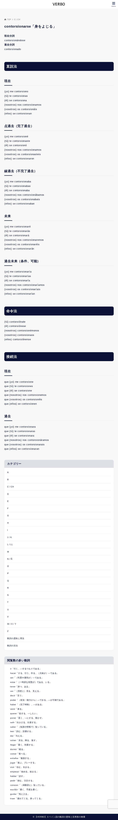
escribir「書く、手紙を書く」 (24, 789)
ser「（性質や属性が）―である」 (26, 677)
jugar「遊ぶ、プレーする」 (23, 763)
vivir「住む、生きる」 (21, 767)
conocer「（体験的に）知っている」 (28, 785)
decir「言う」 (17, 695)
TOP (9, 19)
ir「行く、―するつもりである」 (26, 669)
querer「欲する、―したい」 (24, 713)
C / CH (17, 19)
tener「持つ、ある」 (20, 686)
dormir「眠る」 (17, 749)
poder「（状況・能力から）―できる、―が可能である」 (37, 700)
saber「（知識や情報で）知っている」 (29, 727)
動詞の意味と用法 (15, 638)
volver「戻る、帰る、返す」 (24, 740)
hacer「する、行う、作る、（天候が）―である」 (34, 673)
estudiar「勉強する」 (20, 758)
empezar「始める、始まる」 (24, 771)
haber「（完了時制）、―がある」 (27, 704)
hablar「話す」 (17, 776)
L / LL (10, 544)
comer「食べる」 (18, 754)
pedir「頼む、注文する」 (22, 780)
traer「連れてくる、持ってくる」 (26, 798)
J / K (9, 537)
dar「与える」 (17, 736)
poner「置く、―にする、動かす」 (27, 718)
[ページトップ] (112, 814)
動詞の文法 (12, 645)
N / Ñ (9, 559)
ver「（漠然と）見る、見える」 (25, 691)
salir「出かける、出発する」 (24, 722)
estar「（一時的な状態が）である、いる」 (31, 682)
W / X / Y (11, 624)
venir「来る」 (17, 709)
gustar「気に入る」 (19, 794)
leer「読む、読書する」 (21, 731)
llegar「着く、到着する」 (22, 745)
